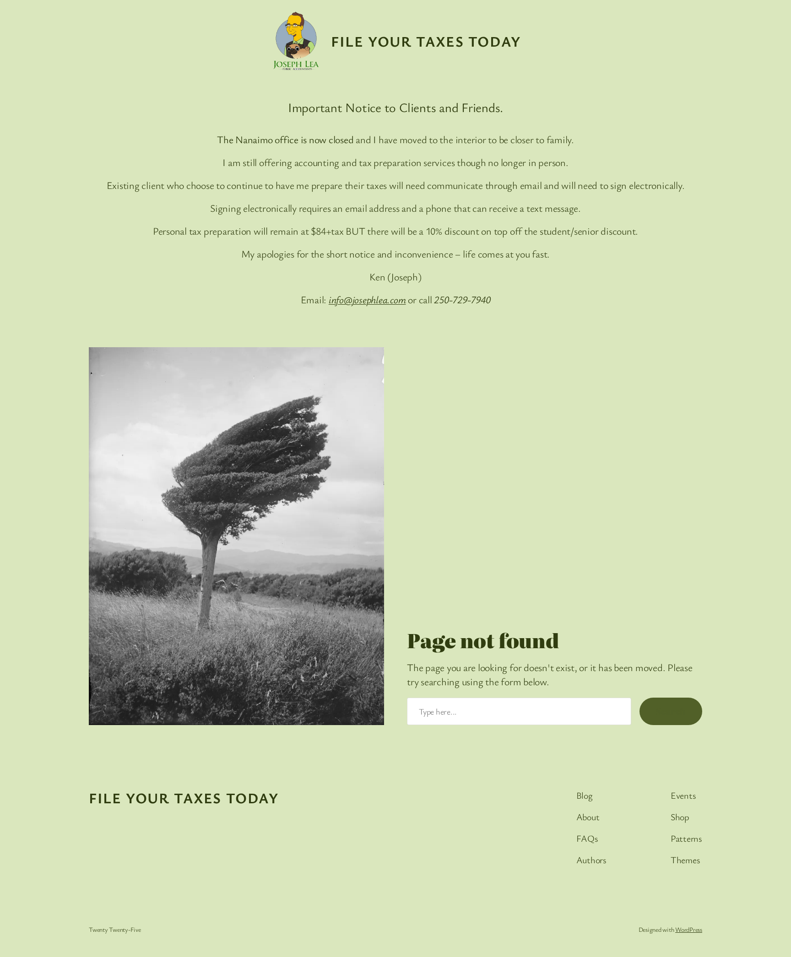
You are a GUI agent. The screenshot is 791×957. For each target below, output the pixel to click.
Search (671, 711)
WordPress (688, 929)
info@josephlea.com (367, 299)
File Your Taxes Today (426, 41)
